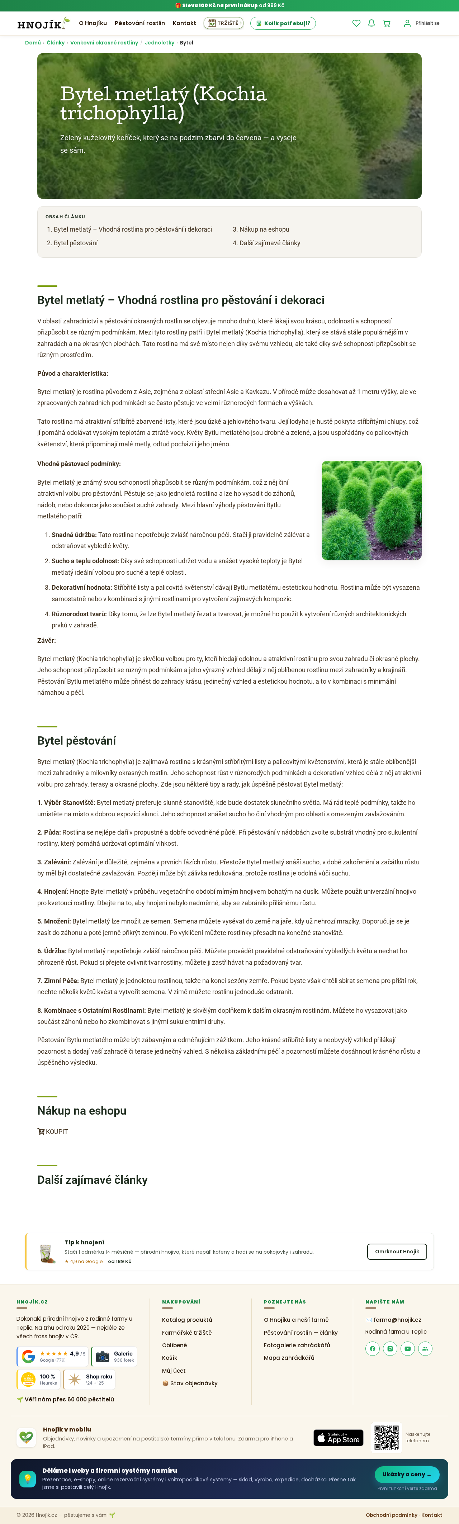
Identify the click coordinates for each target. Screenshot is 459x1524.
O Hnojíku (93, 23)
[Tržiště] (223, 23)
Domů (33, 42)
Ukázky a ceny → (407, 1474)
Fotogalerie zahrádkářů (297, 1345)
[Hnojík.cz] (43, 23)
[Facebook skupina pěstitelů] (425, 1349)
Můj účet (174, 1371)
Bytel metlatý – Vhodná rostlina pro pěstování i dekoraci (133, 229)
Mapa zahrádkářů (289, 1358)
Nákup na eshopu (264, 229)
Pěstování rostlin (140, 23)
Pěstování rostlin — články (301, 1333)
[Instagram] (390, 1349)
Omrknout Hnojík (397, 1251)
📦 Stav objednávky (190, 1383)
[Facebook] (372, 1349)
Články (56, 42)
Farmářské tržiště (187, 1333)
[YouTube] (408, 1349)
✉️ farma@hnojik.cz (393, 1320)
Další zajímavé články (270, 243)
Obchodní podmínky (391, 1515)
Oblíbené (174, 1345)
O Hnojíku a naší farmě (296, 1320)
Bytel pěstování (76, 243)
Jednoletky (159, 42)
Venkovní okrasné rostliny (104, 42)
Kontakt (184, 23)
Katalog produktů (187, 1320)
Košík (169, 1358)
